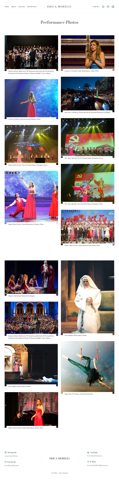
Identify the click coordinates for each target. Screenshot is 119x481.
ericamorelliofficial (11, 456)
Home (7, 6)
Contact (96, 6)
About (13, 6)
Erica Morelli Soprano (94, 456)
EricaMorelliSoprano (12, 465)
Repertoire (31, 6)
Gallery (22, 6)
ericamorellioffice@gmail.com (97, 465)
